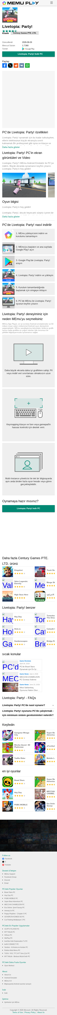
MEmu (20, 3)
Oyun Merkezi (9, 966)
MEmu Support (9, 874)
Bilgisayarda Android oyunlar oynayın (17, 984)
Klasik (5, 33)
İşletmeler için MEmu (11, 1002)
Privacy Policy (30, 1012)
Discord (7, 880)
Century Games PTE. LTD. (24, 33)
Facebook (8, 859)
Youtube (8, 865)
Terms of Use (17, 1012)
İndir (6, 993)
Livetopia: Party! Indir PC (30, 54)
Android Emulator (10, 978)
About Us (7, 975)
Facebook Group (10, 877)
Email (6, 883)
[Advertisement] (28, 99)
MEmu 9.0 (8, 981)
